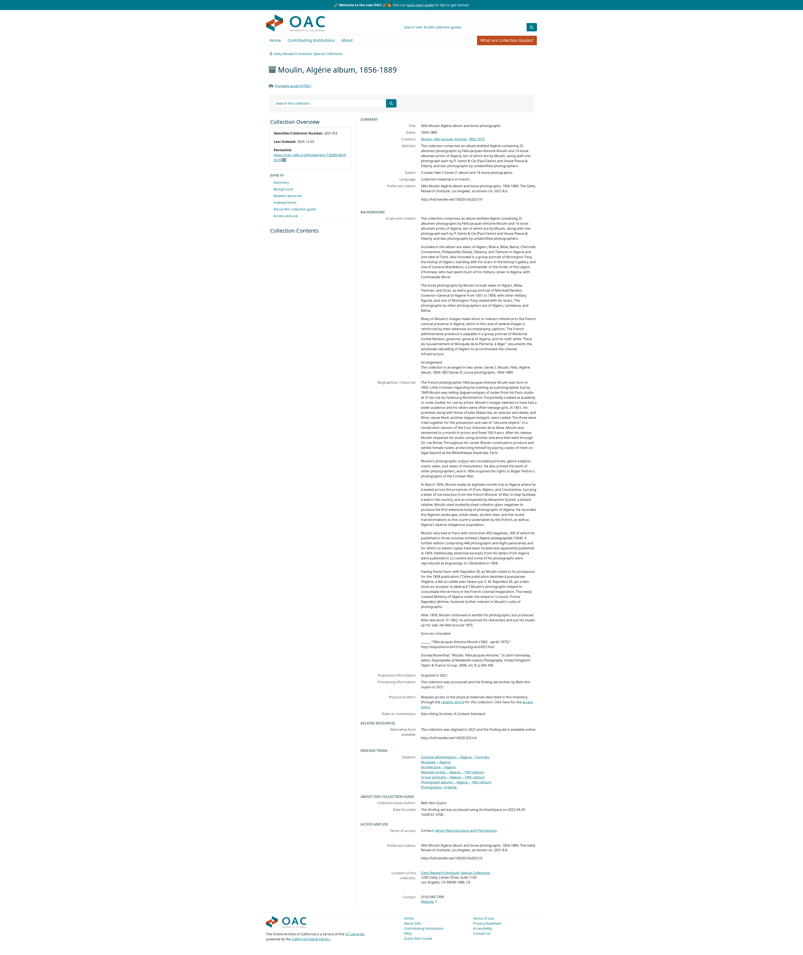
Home (275, 40)
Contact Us (481, 933)
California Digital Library (311, 939)
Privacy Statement (487, 923)
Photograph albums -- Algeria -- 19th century (456, 782)
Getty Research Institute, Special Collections (308, 53)
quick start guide (420, 5)
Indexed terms (285, 202)
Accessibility (482, 928)
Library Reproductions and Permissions (465, 830)
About (347, 40)
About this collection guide (295, 209)
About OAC (412, 923)
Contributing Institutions (311, 40)
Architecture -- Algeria (438, 767)
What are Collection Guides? (506, 40)
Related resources (288, 196)
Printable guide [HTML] (293, 86)
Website (427, 901)
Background (283, 189)
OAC (296, 23)
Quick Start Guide (418, 938)
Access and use (286, 216)
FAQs (408, 933)
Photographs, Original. (439, 787)
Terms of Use (483, 918)
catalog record (452, 702)
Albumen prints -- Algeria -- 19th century (452, 772)
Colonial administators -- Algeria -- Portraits (455, 757)
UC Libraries (354, 934)
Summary (281, 182)
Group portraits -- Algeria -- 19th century (453, 777)
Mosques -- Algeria (435, 762)
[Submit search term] (532, 27)
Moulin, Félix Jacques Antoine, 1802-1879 (453, 139)
